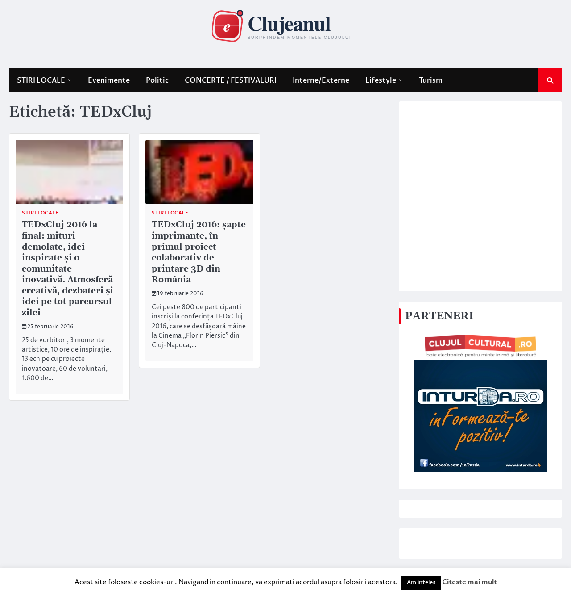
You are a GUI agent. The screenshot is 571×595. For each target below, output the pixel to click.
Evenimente (109, 80)
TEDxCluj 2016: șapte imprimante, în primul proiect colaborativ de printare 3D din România (199, 252)
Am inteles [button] (421, 582)
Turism (431, 80)
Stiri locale (40, 212)
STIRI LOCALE (41, 80)
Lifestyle (380, 80)
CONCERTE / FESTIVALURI (231, 80)
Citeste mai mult (469, 582)
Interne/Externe (321, 80)
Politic (157, 80)
